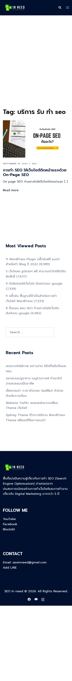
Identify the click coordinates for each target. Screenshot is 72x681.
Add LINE (10, 567)
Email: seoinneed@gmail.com (24, 562)
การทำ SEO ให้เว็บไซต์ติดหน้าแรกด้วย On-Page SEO (34, 172)
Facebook (10, 524)
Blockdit (9, 529)
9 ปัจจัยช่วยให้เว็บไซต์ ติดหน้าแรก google (34, 283)
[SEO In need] (15, 7)
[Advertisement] (36, 69)
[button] (59, 7)
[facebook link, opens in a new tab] (29, 599)
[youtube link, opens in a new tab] (36, 599)
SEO (34, 163)
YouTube (9, 519)
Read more (11, 190)
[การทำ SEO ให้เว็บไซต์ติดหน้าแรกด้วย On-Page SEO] (36, 139)
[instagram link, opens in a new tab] (43, 599)
